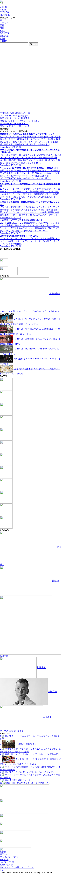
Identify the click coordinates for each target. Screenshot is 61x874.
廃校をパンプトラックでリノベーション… (20, 121)
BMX (2, 30)
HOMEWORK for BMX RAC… (14, 123)
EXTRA (3, 41)
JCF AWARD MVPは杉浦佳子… (15, 115)
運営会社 (4, 854)
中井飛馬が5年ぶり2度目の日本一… (17, 113)
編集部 (3, 851)
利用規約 (4, 859)
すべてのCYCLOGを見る (12, 731)
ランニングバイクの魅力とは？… (16, 126)
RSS (2, 870)
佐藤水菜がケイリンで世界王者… (16, 118)
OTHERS (4, 33)
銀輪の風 (4, 36)
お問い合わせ (6, 865)
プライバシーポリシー (10, 857)
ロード (3, 20)
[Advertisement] (30, 79)
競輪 (2, 25)
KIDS (2, 38)
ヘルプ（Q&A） (7, 862)
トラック (4, 23)
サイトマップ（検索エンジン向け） (17, 867)
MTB (2, 28)
